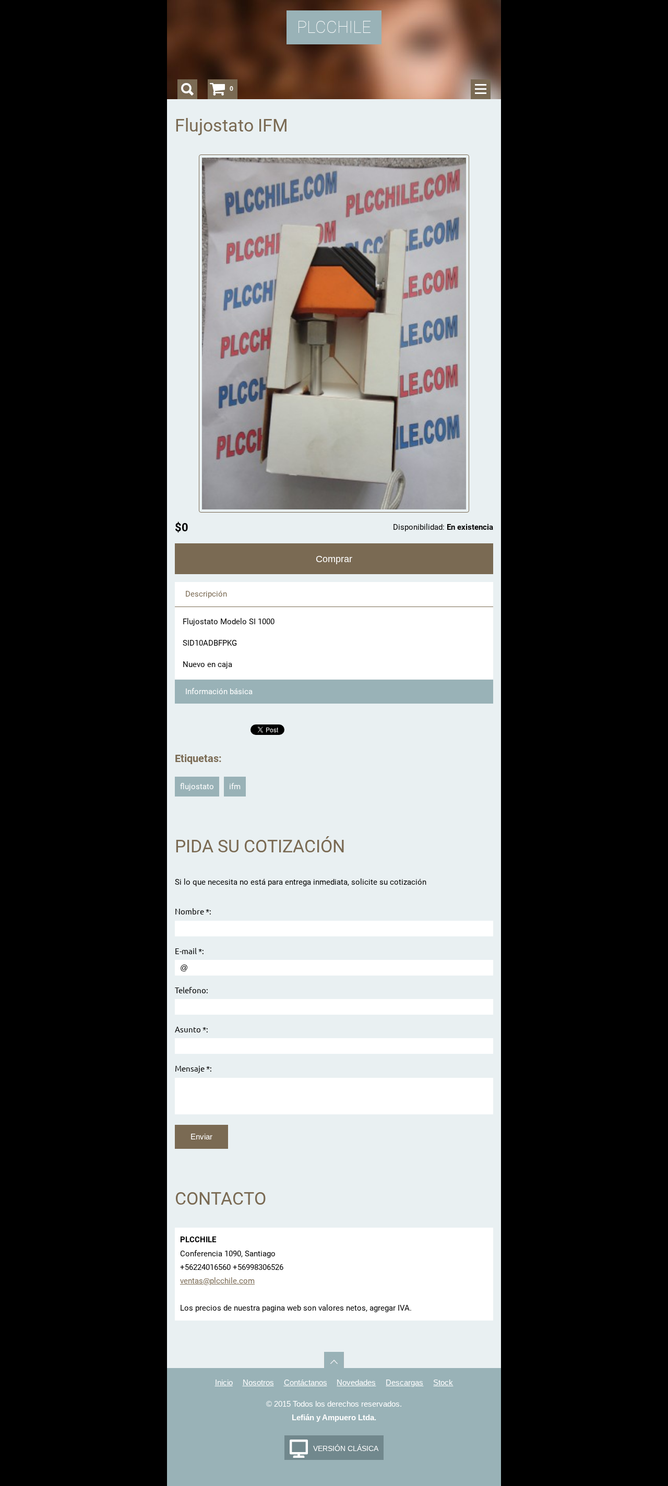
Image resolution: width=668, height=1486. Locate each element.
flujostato (197, 786)
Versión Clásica (345, 1448)
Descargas (404, 1382)
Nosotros (258, 1382)
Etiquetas (197, 759)
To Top (334, 1362)
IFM (235, 786)
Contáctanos (305, 1382)
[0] (218, 89)
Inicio (224, 1382)
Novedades (356, 1382)
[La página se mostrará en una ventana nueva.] (334, 333)
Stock (443, 1382)
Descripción (206, 594)
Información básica (219, 691)
